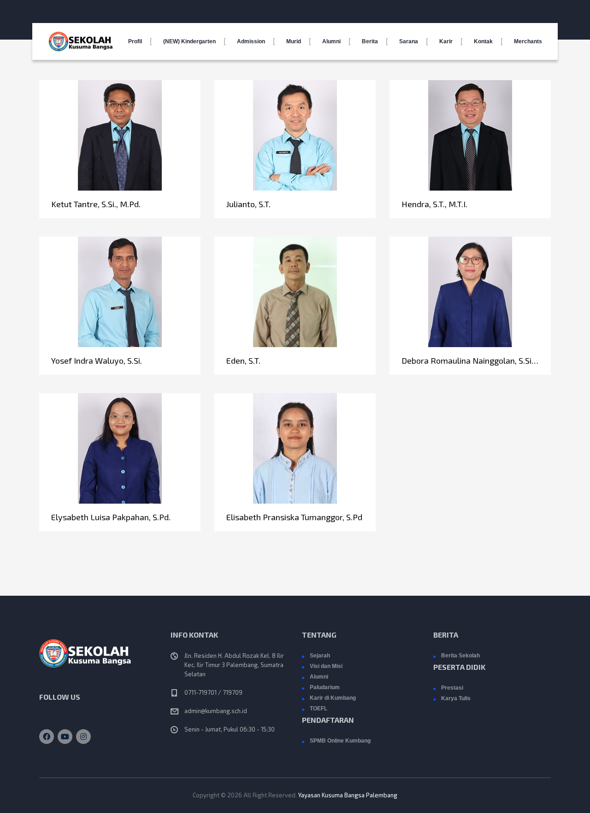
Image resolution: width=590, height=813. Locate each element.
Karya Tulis (456, 698)
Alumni (331, 41)
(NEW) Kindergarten (189, 41)
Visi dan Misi (326, 666)
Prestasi (452, 688)
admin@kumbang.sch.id (215, 710)
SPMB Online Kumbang (340, 741)
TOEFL (318, 708)
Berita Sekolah (460, 655)
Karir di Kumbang (333, 698)
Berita (370, 41)
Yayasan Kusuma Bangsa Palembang (347, 795)
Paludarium (325, 687)
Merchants (528, 41)
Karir (446, 41)
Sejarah (320, 655)
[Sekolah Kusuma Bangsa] (80, 41)
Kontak (483, 41)
